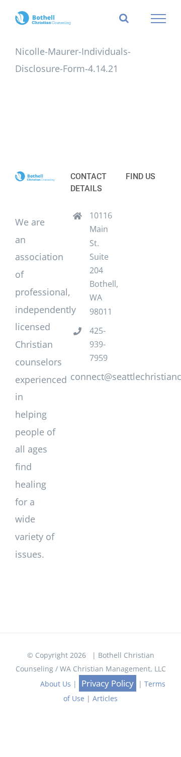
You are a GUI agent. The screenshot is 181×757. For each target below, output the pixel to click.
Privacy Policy (107, 683)
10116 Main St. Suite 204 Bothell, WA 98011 (100, 263)
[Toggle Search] (124, 18)
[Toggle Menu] (158, 18)
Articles (105, 698)
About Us (55, 684)
